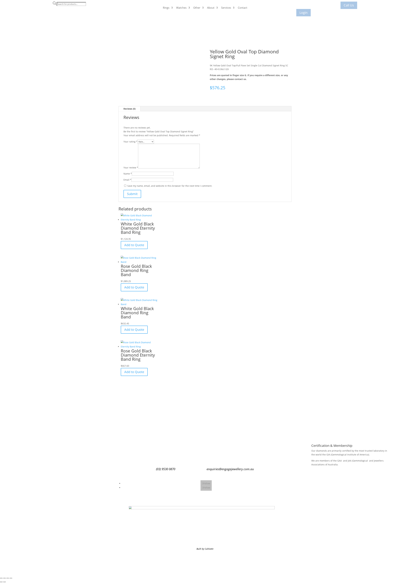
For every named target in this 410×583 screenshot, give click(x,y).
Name (127, 173)
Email (127, 179)
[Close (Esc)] (11, 578)
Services (226, 7)
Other (196, 7)
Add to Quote (134, 245)
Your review (130, 167)
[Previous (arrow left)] (1, 581)
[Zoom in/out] (1, 578)
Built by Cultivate (205, 548)
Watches (181, 7)
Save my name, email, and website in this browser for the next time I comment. (169, 185)
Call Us (349, 5)
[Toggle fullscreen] (4, 578)
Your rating (130, 141)
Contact (242, 7)
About (210, 7)
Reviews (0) (129, 108)
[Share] (7, 578)
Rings (166, 7)
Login (303, 12)
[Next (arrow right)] (4, 581)
